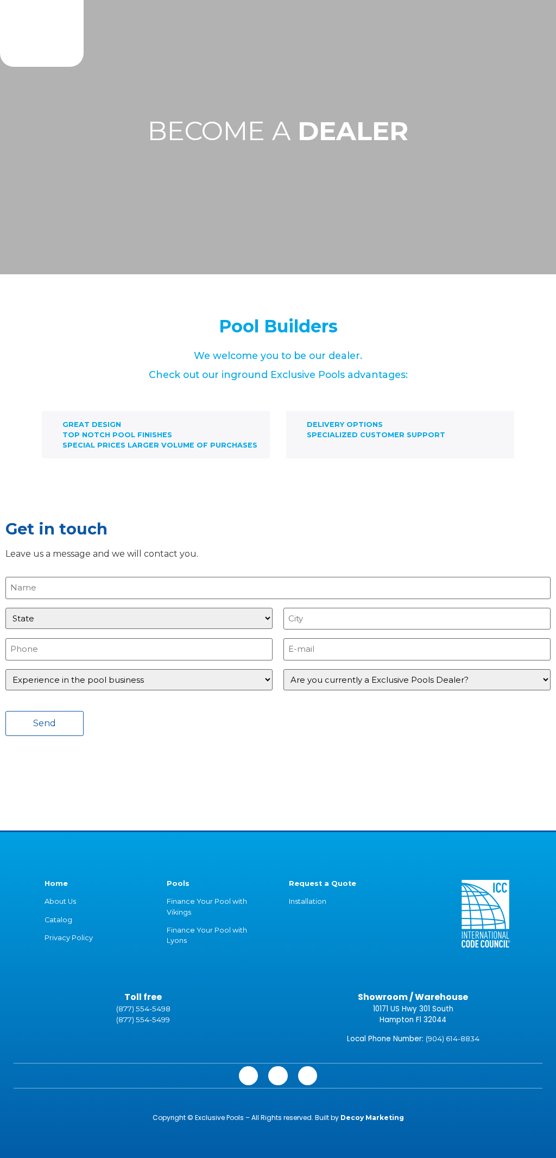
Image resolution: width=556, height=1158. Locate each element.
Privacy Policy (69, 938)
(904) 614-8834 (452, 1038)
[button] (281, 26)
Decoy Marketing (372, 1117)
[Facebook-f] (277, 1075)
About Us (60, 901)
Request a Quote (322, 883)
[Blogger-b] (307, 1075)
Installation (307, 901)
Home (56, 883)
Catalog (58, 920)
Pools (178, 883)
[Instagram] (248, 1075)
